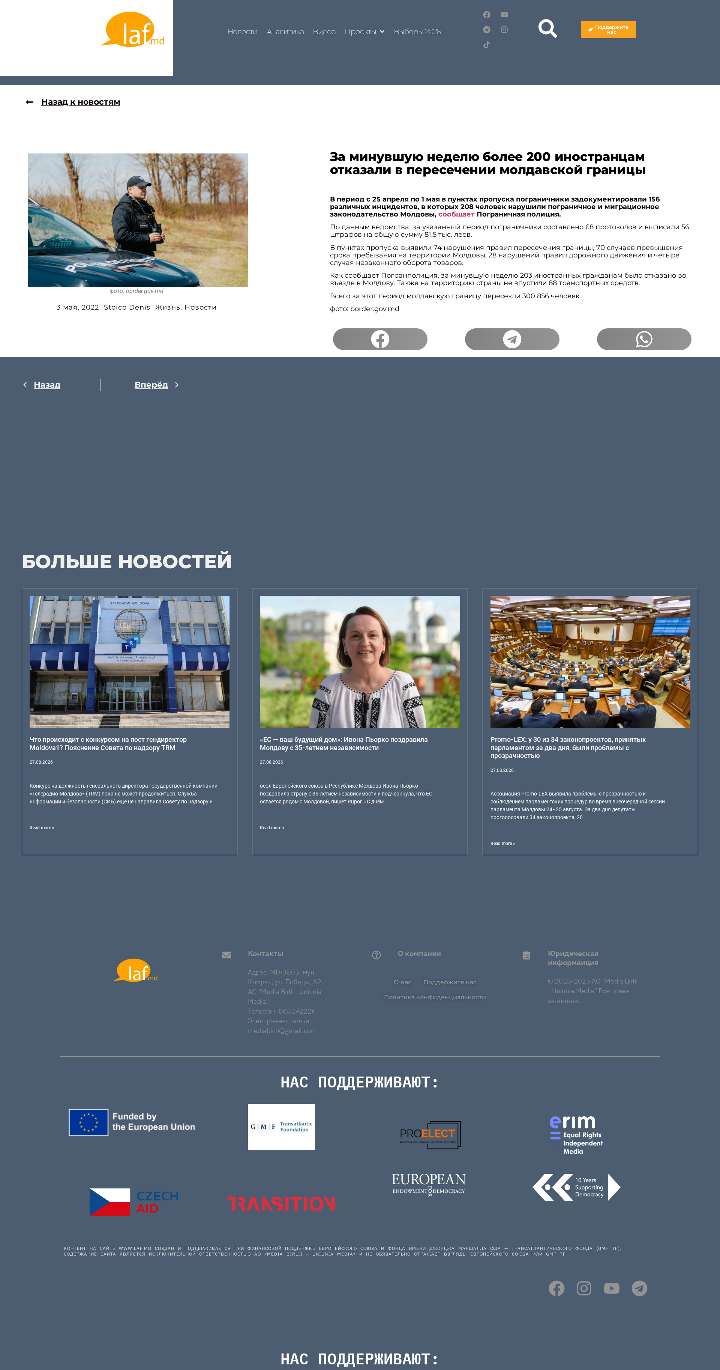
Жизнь (167, 307)
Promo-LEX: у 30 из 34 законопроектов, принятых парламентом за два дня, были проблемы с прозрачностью (568, 747)
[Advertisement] (101, 476)
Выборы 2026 (417, 31)
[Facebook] (486, 14)
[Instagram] (504, 29)
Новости (242, 31)
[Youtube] (504, 14)
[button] (380, 339)
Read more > (42, 827)
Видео (324, 31)
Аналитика (285, 31)
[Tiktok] (486, 44)
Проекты (360, 31)
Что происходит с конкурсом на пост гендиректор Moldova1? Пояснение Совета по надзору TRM (108, 743)
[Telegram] (486, 29)
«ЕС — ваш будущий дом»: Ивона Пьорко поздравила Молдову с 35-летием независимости (344, 743)
